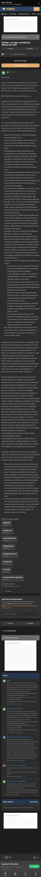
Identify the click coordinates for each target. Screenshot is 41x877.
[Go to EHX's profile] (3, 54)
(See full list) (34, 802)
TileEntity (11, 776)
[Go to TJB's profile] (4, 781)
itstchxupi (11, 704)
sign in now (11, 604)
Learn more (3, 3)
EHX (6, 54)
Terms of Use (5, 869)
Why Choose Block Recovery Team (18, 737)
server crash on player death (17, 765)
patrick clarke (12, 760)
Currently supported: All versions (16, 37)
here (30, 96)
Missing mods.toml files (15, 709)
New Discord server (11, 638)
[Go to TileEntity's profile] (4, 765)
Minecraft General (19, 54)
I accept (35, 866)
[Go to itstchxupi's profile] (4, 681)
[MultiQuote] (2, 591)
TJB (9, 795)
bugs (8, 680)
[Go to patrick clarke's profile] (4, 737)
